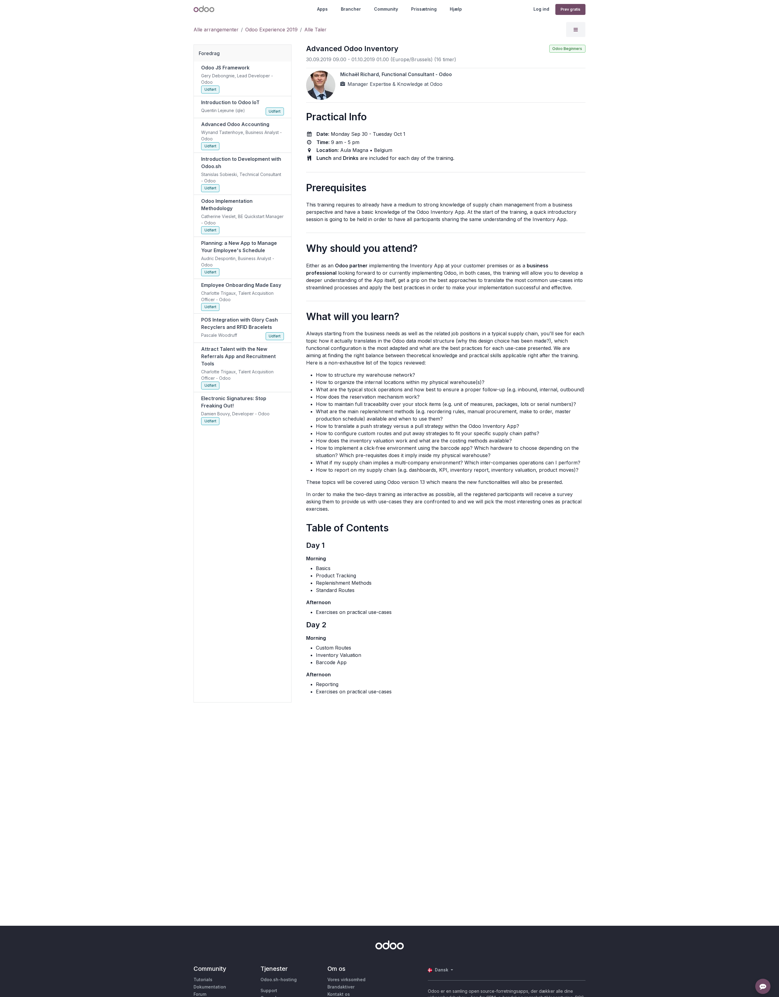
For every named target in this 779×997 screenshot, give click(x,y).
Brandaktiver (341, 986)
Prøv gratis (570, 9)
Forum (200, 994)
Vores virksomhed (346, 979)
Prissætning (424, 9)
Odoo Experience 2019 (271, 29)
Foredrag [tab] (209, 53)
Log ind (541, 9)
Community (386, 9)
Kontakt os (338, 994)
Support (268, 990)
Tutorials (203, 979)
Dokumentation (210, 986)
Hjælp (456, 9)
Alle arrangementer (216, 29)
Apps (322, 9)
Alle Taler (315, 29)
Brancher (351, 9)
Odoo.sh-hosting (278, 979)
